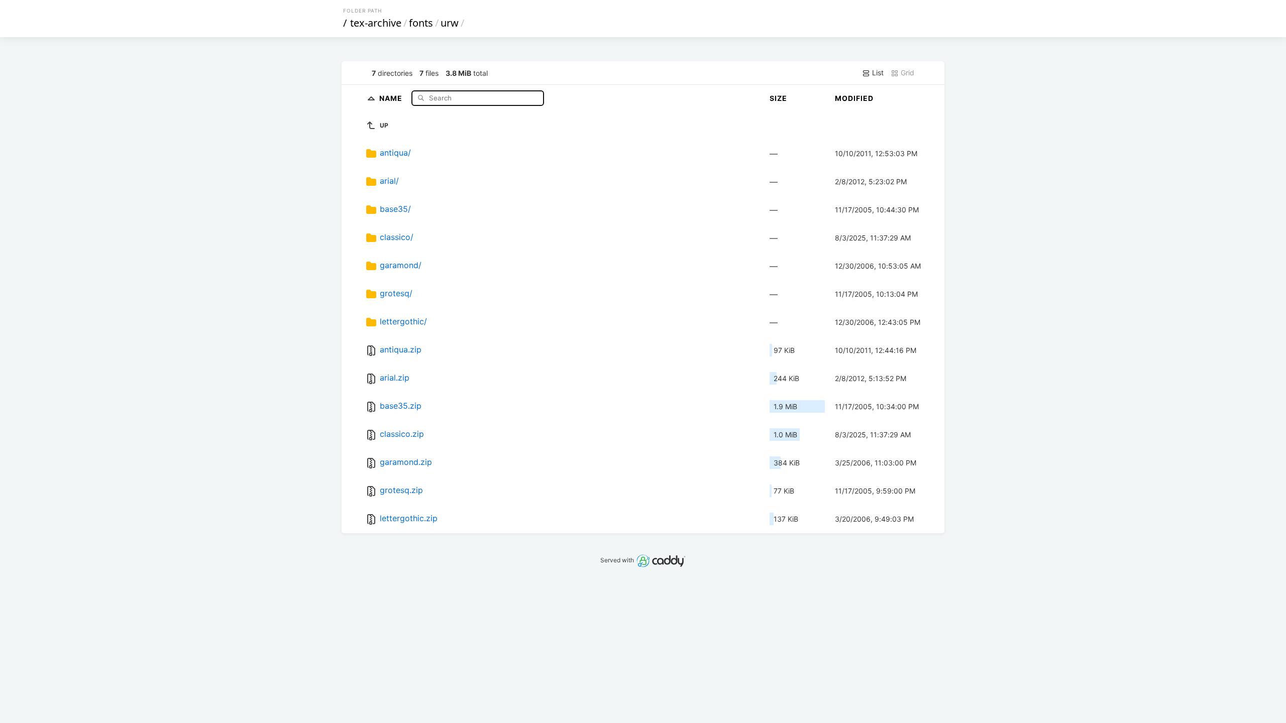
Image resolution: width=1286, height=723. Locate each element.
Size (778, 98)
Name (391, 97)
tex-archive (375, 23)
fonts (421, 23)
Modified (854, 98)
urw (450, 23)
